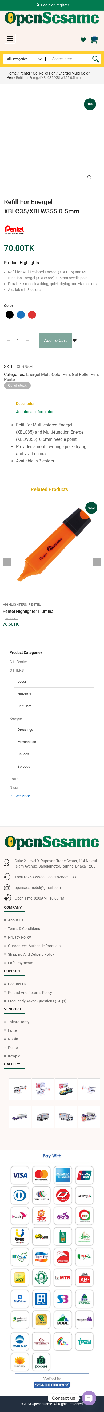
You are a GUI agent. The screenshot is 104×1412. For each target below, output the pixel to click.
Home (12, 73)
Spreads (24, 766)
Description (25, 404)
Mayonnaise (27, 742)
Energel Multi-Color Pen (48, 374)
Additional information (35, 412)
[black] (9, 315)
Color (8, 306)
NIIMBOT (25, 694)
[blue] (21, 315)
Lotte (14, 779)
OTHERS (17, 670)
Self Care (24, 706)
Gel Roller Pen (44, 73)
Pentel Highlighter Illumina (28, 611)
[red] (32, 315)
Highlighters (15, 604)
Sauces (23, 754)
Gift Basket (19, 662)
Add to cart (55, 340)
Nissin (15, 787)
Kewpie (16, 718)
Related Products (49, 489)
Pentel (24, 73)
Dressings (25, 730)
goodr (22, 681)
